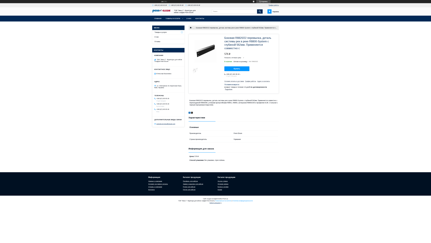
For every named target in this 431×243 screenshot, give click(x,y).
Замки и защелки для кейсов (193, 184)
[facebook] (189, 113)
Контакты (199, 18)
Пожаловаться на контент (223, 201)
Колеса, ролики (223, 187)
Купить (237, 69)
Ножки (220, 189)
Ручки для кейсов (189, 187)
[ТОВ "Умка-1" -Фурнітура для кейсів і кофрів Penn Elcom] (161, 13)
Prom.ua (225, 199)
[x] (192, 113)
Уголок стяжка (223, 181)
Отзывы (157, 41)
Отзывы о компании (155, 187)
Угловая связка (223, 184)
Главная (157, 18)
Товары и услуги (172, 18)
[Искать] (260, 11)
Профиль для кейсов (190, 181)
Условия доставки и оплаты (158, 184)
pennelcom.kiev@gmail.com (165, 124)
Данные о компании (155, 181)
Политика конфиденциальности (242, 201)
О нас (188, 18)
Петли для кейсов (189, 189)
